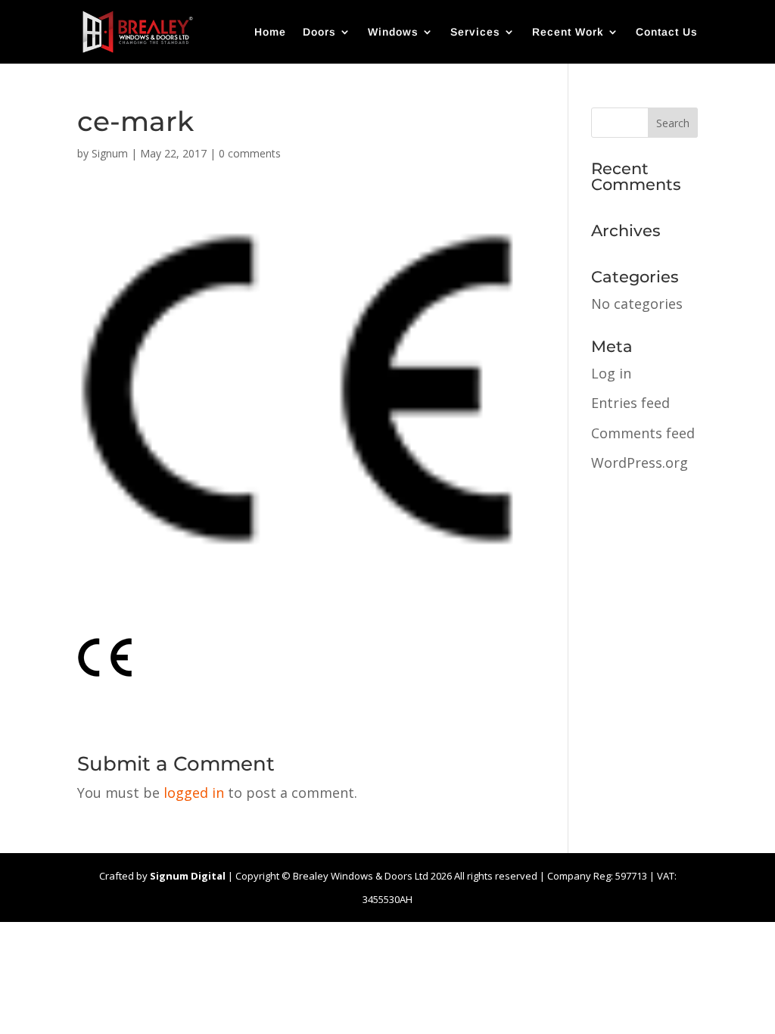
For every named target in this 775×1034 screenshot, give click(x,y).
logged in (193, 792)
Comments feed (643, 433)
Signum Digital (188, 876)
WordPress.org (639, 462)
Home (270, 32)
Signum (110, 153)
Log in (611, 373)
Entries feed (630, 403)
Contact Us (667, 32)
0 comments (250, 153)
